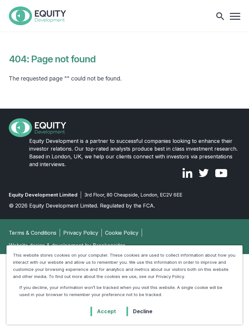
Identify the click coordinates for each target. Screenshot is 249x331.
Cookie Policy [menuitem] (121, 233)
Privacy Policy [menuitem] (80, 233)
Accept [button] (106, 311)
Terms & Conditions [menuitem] (32, 233)
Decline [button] (142, 311)
